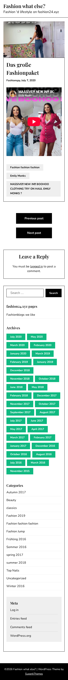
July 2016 (16, 462)
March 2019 (43, 353)
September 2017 (20, 412)
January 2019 (45, 362)
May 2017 (16, 429)
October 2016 (18, 454)
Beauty (11, 500)
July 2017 (16, 420)
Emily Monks (18, 176)
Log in (14, 610)
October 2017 (47, 404)
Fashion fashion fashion (24, 167)
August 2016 (44, 454)
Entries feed (18, 618)
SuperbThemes (34, 674)
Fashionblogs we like (20, 315)
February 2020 (42, 345)
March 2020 (17, 345)
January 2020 (18, 353)
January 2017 (18, 446)
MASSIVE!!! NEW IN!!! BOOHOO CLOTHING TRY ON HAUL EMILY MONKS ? (30, 188)
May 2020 (37, 337)
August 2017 (47, 412)
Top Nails (12, 570)
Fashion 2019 (15, 516)
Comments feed (21, 627)
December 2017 (46, 395)
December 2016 (45, 446)
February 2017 (42, 437)
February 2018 (19, 395)
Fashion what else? (24, 6)
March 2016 (38, 462)
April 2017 (37, 429)
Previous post (34, 218)
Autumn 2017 (16, 492)
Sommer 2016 (16, 547)
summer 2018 (16, 563)
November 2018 (19, 379)
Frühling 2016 (16, 539)
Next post (34, 233)
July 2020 (16, 337)
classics (11, 508)
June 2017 (37, 420)
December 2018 (20, 370)
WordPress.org (20, 636)
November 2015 (19, 471)
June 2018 (16, 387)
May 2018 (38, 387)
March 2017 (17, 437)
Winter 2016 (15, 586)
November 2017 (19, 404)
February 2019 (19, 362)
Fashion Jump (15, 531)
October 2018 (47, 379)
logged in (36, 266)
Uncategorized (16, 578)
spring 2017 (14, 555)
